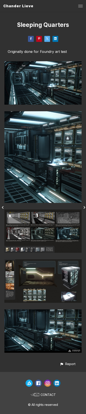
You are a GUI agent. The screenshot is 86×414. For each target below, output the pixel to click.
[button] (67, 363)
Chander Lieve (18, 6)
